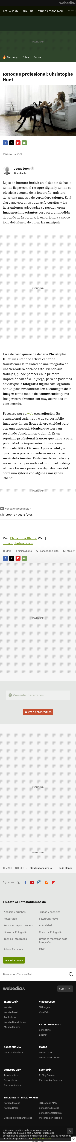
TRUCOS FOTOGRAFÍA (50, 11)
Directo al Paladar (14, 1052)
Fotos (26, 57)
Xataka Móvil (11, 1012)
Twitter (11, 142)
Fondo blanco (65, 868)
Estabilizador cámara (40, 868)
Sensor (38, 57)
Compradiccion (12, 1085)
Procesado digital (49, 551)
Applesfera (10, 1017)
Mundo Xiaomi (12, 1027)
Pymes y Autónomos (50, 1080)
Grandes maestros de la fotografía (53, 940)
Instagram (39, 882)
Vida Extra (44, 1012)
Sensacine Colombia (50, 1112)
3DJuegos (44, 1007)
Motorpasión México (50, 1117)
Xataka (8, 1007)
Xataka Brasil (11, 1107)
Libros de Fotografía (15, 932)
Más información (42, 1138)
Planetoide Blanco (23, 538)
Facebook (5, 142)
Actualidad (45, 925)
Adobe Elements (13, 949)
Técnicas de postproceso (18, 925)
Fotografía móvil (48, 918)
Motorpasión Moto (49, 1057)
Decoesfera (10, 1080)
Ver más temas (14, 960)
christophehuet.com (18, 543)
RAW (42, 949)
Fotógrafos (10, 918)
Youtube (32, 882)
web (30, 413)
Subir (62, 988)
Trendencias (10, 1075)
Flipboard (18, 142)
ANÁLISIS (28, 11)
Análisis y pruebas (15, 912)
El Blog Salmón (47, 1075)
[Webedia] (67, 3)
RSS (46, 882)
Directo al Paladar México (18, 1117)
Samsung (12, 57)
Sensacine (45, 1029)
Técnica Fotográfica (15, 939)
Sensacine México (49, 1107)
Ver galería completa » (18, 508)
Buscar (71, 974)
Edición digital (24, 551)
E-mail (24, 142)
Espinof (43, 1034)
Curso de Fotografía (50, 932)
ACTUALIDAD (10, 11)
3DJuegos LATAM (48, 1102)
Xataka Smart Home (15, 1022)
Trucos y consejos (49, 912)
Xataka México (12, 1102)
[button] (23, 168)
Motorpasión (46, 1052)
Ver (39, 712)
